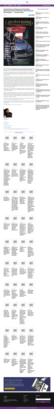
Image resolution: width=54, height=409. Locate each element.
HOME (5, 5)
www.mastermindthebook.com (17, 104)
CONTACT (19, 5)
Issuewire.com (17, 68)
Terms (25, 397)
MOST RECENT (10, 5)
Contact (25, 401)
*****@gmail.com (6, 122)
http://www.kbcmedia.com (8, 125)
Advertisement (26, 400)
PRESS (15, 5)
